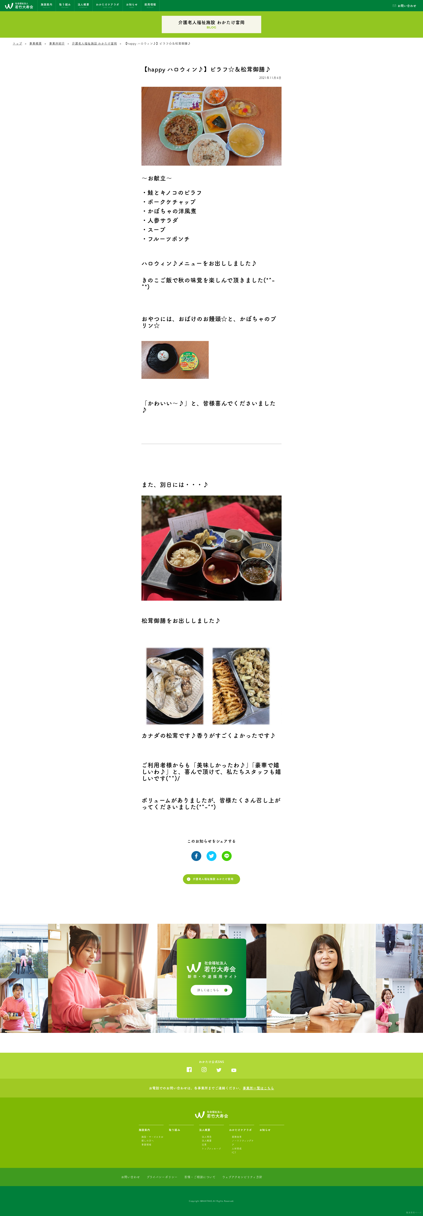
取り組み (174, 1130)
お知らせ (265, 1130)
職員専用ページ (413, 1213)
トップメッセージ (211, 1148)
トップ (17, 43)
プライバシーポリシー (162, 1177)
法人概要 (204, 1130)
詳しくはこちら (208, 990)
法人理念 (207, 1137)
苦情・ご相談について (200, 1177)
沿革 (204, 1144)
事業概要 (35, 43)
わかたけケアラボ (240, 1130)
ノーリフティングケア (243, 1142)
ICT (234, 1152)
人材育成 (237, 1148)
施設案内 (144, 1130)
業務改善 (237, 1137)
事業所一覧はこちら (258, 1088)
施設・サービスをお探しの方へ (152, 1139)
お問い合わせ (407, 5)
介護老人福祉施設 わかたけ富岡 (94, 43)
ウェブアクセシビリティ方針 (242, 1177)
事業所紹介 (57, 43)
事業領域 (146, 1144)
